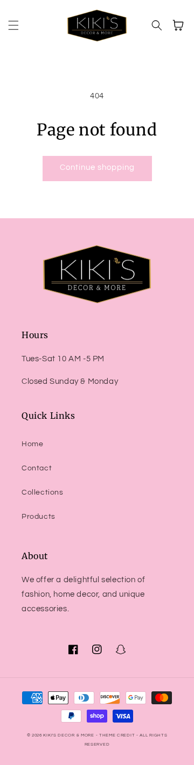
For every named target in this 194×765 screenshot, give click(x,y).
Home (32, 444)
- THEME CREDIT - (118, 735)
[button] (13, 25)
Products (39, 516)
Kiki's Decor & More (68, 735)
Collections (43, 492)
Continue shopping (97, 167)
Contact (37, 468)
